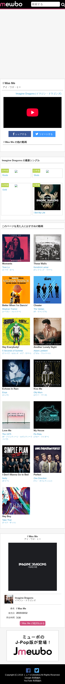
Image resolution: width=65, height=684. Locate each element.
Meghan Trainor (11, 310)
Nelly (5, 479)
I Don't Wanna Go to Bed (15, 474)
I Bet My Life (39, 213)
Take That (8, 521)
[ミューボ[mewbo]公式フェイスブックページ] (28, 670)
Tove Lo (8, 268)
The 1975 (17, 436)
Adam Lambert (42, 352)
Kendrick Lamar (43, 268)
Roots (5, 175)
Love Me (6, 430)
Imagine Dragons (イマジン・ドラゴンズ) (38, 93)
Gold (4, 190)
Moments (7, 263)
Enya (5, 393)
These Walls (40, 263)
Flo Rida (41, 435)
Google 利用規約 (32, 678)
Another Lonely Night (45, 347)
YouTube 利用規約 (32, 681)
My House (39, 430)
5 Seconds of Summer (16, 352)
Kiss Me (38, 388)
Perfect (37, 474)
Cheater (38, 305)
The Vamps (40, 310)
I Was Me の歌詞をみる (33, 623)
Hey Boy (6, 516)
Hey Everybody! (10, 347)
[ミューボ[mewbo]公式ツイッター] (36, 670)
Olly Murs (40, 393)
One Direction (43, 479)
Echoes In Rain (10, 388)
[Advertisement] (32, 44)
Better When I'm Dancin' (15, 305)
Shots (36, 175)
